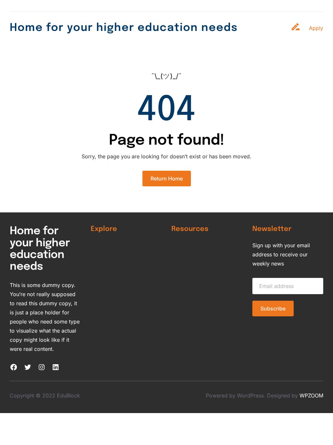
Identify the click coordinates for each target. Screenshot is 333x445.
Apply (316, 28)
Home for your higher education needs (124, 28)
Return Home (167, 178)
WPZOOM (311, 395)
